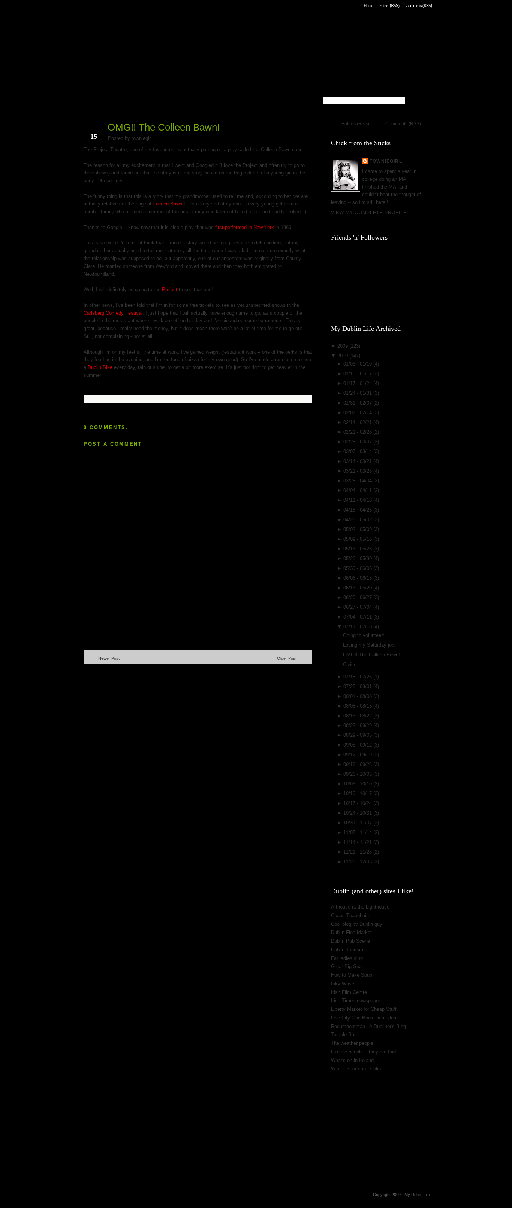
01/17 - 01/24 (358, 383)
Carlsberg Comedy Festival (113, 313)
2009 (343, 346)
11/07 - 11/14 (358, 832)
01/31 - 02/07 (358, 403)
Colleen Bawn (167, 204)
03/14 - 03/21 (358, 461)
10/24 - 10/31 (358, 813)
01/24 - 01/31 (358, 393)
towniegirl (386, 161)
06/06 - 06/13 (358, 578)
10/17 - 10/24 (358, 803)
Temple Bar (343, 1034)
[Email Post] (84, 387)
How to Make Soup (351, 975)
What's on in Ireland (352, 1060)
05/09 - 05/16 (358, 539)
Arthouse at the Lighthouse (360, 907)
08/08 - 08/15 (358, 706)
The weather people (352, 1043)
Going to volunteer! (363, 635)
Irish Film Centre (349, 992)
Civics (349, 664)
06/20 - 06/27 (358, 597)
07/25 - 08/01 (358, 686)
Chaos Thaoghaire (350, 915)
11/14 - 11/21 (358, 842)
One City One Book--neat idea (363, 1018)
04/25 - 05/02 (358, 519)
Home (368, 5)
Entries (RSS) (389, 5)
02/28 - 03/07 (358, 442)
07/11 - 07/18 (358, 626)
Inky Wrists (343, 983)
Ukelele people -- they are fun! (363, 1052)
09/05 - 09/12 (358, 745)
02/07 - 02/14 (358, 412)
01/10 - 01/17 (358, 373)
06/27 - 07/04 (358, 607)
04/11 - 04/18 (358, 500)
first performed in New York (245, 227)
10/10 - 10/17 (358, 793)
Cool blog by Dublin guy (356, 924)
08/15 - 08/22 (358, 716)
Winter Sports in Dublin (356, 1068)
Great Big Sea (346, 966)
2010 (343, 356)
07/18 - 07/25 (358, 677)
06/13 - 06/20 (358, 588)
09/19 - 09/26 (358, 764)
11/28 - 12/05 (358, 861)
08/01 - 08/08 (358, 696)
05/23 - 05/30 (358, 558)
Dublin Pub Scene (350, 941)
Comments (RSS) (419, 5)
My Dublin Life (179, 26)
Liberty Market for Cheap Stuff (364, 1009)
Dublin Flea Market (351, 932)
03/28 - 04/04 (358, 480)
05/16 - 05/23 (358, 549)
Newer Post (109, 658)
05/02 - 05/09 (358, 529)
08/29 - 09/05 (358, 735)
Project (169, 289)
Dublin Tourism (347, 949)
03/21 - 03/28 (358, 471)
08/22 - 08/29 (358, 725)
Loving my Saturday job (368, 645)
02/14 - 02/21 (358, 422)
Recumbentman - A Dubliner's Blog (368, 1026)
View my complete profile (369, 212)
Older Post (286, 658)
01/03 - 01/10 (358, 364)
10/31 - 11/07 (358, 823)
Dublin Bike (100, 367)
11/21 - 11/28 (358, 852)
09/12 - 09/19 (358, 754)
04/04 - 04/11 (358, 490)
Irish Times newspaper (355, 1000)
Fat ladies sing (347, 958)
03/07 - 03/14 (358, 451)
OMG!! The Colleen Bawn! (164, 127)
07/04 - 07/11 (358, 617)
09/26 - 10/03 (358, 774)
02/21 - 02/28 (358, 432)
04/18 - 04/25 (358, 510)
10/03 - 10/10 (358, 784)
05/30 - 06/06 (358, 568)
